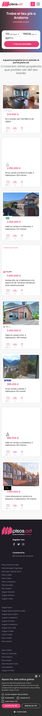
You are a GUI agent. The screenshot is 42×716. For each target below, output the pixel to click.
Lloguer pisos (7, 607)
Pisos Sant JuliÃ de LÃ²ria (11, 572)
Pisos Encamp (7, 585)
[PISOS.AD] (12, 4)
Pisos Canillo (7, 575)
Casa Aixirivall (7, 667)
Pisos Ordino (7, 578)
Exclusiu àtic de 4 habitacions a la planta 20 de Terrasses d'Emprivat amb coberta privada (20, 283)
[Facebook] (14, 545)
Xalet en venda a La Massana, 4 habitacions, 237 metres (19, 227)
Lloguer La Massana (9, 618)
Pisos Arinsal (6, 641)
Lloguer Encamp (8, 621)
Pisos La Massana (9, 582)
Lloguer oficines (8, 595)
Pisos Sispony (7, 657)
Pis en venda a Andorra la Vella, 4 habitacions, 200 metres (19, 174)
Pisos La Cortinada (9, 653)
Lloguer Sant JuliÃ (9, 628)
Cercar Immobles (22, 44)
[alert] (21, 694)
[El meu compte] (33, 4)
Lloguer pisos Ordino (10, 614)
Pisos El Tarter (7, 635)
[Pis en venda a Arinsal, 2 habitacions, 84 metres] (21, 367)
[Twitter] (19, 545)
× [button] (39, 676)
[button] (21, 712)
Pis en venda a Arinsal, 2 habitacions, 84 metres (15, 390)
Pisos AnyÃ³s (6, 660)
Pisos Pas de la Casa (10, 664)
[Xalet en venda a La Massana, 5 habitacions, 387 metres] (21, 421)
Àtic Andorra (7, 588)
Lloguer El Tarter (8, 670)
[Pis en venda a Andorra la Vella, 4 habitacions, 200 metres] (21, 151)
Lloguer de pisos (8, 592)
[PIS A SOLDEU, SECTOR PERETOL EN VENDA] (21, 97)
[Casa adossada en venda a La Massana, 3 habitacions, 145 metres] (21, 474)
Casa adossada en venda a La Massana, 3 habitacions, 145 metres (20, 497)
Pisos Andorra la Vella (10, 565)
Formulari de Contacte (24, 556)
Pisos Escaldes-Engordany (12, 568)
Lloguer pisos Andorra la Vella (13, 611)
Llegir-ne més (14, 690)
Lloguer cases (7, 599)
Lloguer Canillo (8, 631)
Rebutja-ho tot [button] (31, 706)
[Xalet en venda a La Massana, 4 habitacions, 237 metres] (21, 204)
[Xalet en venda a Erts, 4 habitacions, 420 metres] (21, 313)
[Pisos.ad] (17, 531)
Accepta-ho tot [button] (11, 706)
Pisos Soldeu (7, 650)
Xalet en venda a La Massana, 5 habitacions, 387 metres (19, 443)
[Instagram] (23, 545)
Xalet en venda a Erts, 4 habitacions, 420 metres (16, 336)
